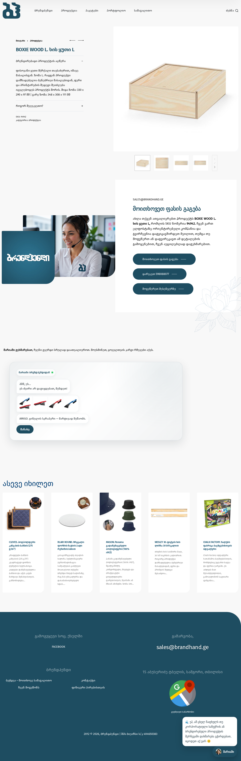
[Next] (214, 167)
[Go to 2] (162, 163)
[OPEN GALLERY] (175, 88)
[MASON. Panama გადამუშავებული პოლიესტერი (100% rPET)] (120, 513)
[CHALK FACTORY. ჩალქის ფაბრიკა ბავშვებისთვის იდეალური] (217, 513)
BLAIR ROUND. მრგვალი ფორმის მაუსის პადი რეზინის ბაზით (71, 546)
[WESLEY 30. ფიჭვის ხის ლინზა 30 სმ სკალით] (169, 513)
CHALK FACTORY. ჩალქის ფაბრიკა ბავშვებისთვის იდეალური (217, 546)
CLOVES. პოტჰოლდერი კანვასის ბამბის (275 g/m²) (22, 546)
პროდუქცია (36, 41)
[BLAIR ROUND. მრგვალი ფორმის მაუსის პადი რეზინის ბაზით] (72, 513)
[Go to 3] (181, 163)
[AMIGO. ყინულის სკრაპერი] (25, 404)
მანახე (25, 429)
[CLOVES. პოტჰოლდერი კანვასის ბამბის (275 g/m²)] (23, 513)
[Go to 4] (201, 163)
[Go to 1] (142, 163)
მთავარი (20, 41)
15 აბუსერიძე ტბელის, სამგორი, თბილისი (183, 672)
